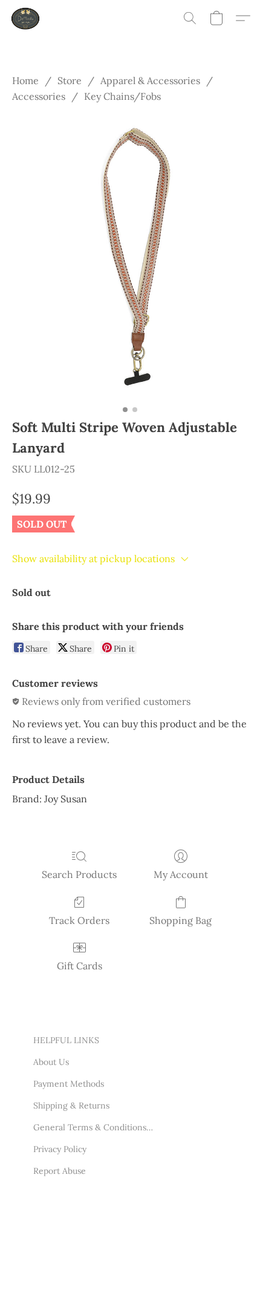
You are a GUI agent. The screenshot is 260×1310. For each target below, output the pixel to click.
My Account (181, 874)
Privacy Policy (59, 1149)
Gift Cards (79, 966)
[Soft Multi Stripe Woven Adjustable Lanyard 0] (130, 258)
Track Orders (79, 920)
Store (69, 80)
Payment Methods (68, 1083)
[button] (27, 18)
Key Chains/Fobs (122, 96)
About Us (51, 1061)
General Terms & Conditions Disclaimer (93, 1127)
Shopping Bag (180, 920)
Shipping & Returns (71, 1105)
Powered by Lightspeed (79, 1284)
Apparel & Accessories (150, 80)
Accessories (38, 96)
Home (25, 80)
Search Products (79, 874)
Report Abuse (59, 1170)
